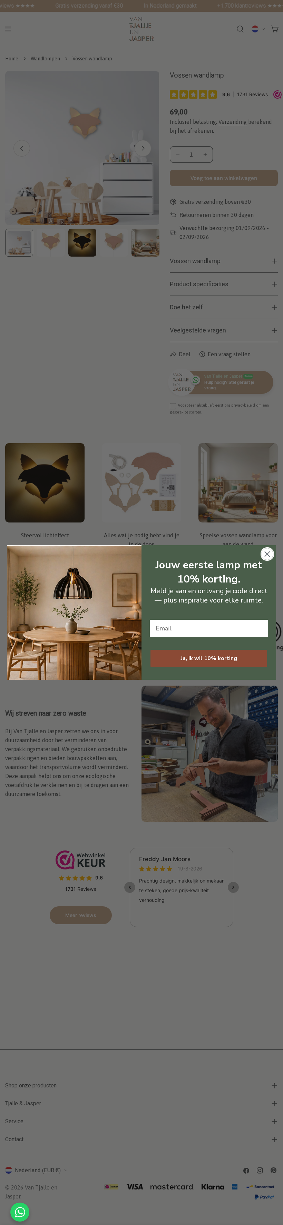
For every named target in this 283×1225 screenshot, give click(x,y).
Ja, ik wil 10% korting (209, 658)
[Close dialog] (267, 554)
